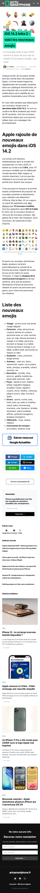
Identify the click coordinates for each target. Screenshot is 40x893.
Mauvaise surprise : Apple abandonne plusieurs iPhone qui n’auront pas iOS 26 (19, 802)
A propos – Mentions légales (20, 884)
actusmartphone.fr (20, 872)
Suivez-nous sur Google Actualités (21, 440)
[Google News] (15, 878)
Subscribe (19, 514)
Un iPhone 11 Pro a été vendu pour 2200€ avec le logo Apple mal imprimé (20, 743)
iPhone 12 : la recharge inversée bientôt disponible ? (19, 633)
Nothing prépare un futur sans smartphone (18, 584)
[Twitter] (25, 878)
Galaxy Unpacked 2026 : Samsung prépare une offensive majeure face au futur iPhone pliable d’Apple (19, 548)
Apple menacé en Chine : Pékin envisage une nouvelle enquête (18, 687)
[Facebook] (20, 878)
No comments (26, 69)
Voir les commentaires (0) (20, 482)
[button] (3, 3)
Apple (6, 27)
